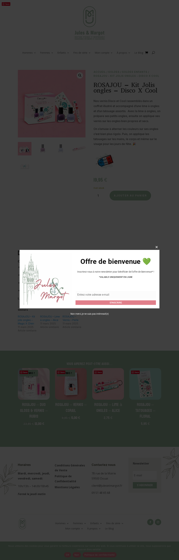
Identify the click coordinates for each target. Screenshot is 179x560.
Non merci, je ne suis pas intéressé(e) (89, 313)
